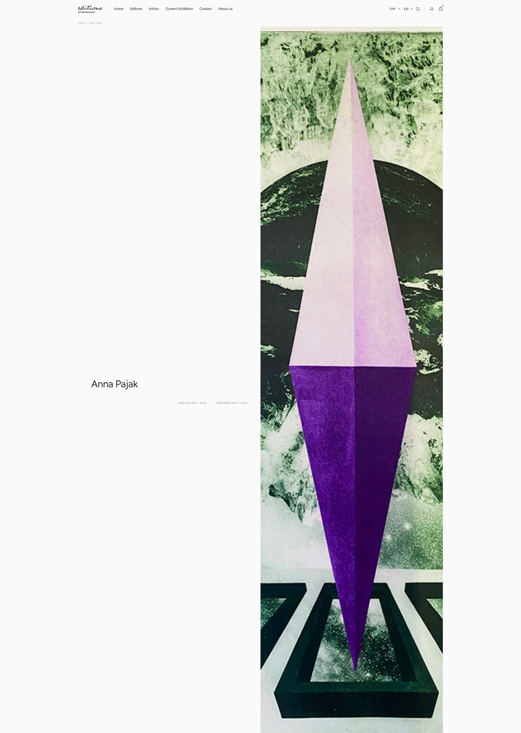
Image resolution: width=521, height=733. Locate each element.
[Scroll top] (516, 728)
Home (81, 22)
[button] (417, 9)
